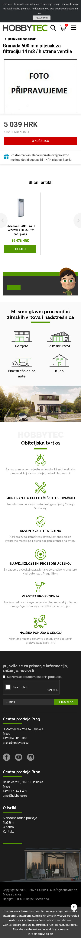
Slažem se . (34, 677)
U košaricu (40, 141)
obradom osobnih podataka (42, 677)
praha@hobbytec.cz (16, 743)
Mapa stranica (12, 894)
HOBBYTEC (44, 890)
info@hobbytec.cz (65, 890)
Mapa (6, 733)
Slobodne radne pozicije (20, 818)
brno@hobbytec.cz (15, 795)
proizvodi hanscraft (22, 39)
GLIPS (18, 899)
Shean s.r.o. (42, 899)
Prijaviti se (66, 702)
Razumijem (41, 17)
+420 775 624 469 (15, 791)
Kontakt (8, 831)
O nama (8, 827)
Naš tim (8, 822)
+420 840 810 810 (15, 738)
